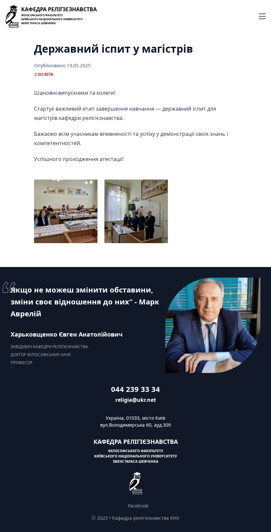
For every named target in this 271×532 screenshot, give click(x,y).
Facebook (138, 506)
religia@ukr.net (135, 399)
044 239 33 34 (135, 389)
